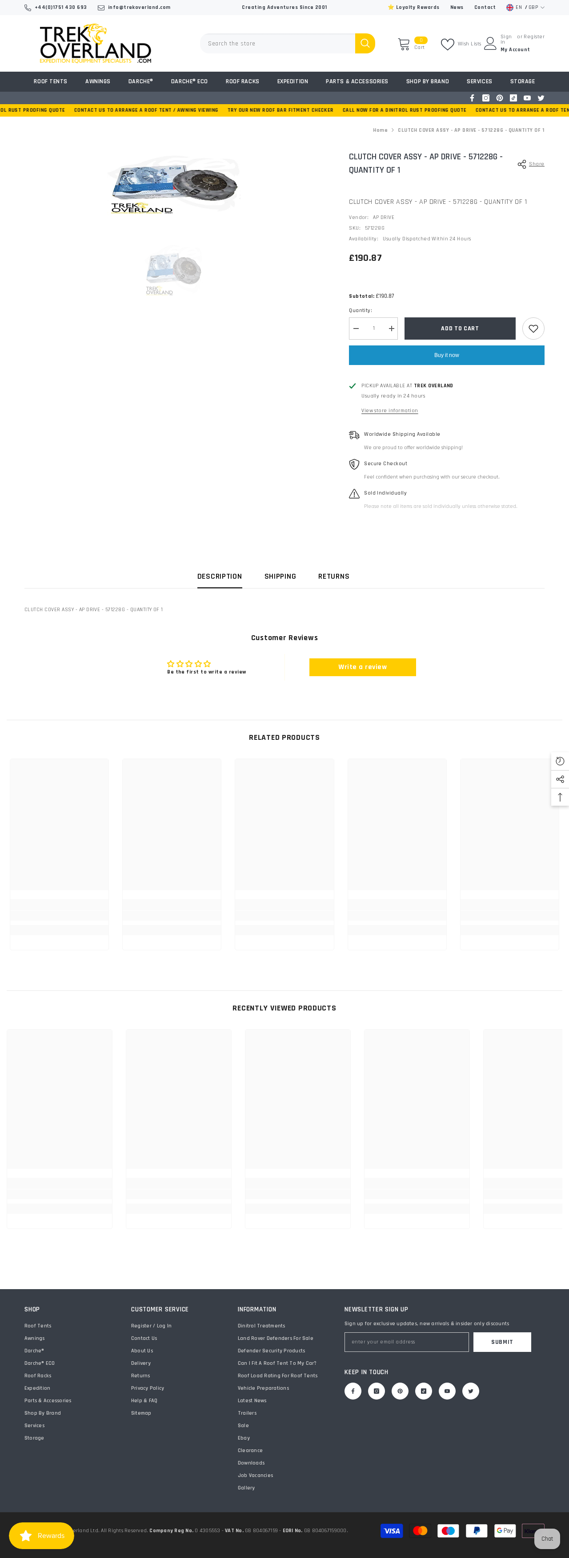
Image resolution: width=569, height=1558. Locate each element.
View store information (389, 410)
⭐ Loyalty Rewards (414, 7)
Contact (485, 7)
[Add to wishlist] (533, 328)
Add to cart (460, 329)
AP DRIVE (383, 217)
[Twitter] (541, 97)
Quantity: (360, 310)
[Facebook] (472, 97)
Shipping (280, 576)
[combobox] (277, 43)
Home (380, 130)
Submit (502, 1342)
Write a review (362, 667)
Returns (333, 576)
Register (534, 37)
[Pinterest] (499, 97)
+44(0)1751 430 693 (61, 7)
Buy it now (446, 355)
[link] (59, 916)
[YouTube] (527, 97)
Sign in (506, 39)
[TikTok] (513, 97)
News (457, 7)
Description (219, 576)
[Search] (287, 43)
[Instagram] (485, 97)
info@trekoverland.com (139, 7)
